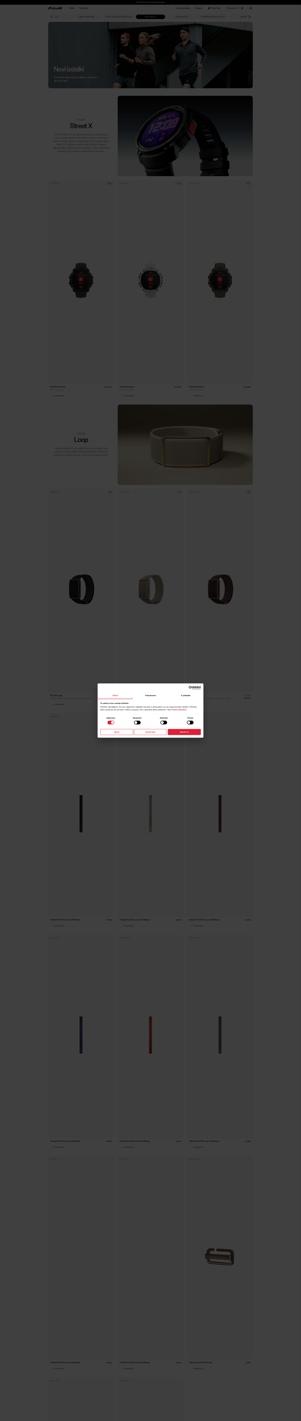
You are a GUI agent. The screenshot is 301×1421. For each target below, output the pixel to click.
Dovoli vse (184, 732)
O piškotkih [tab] (185, 695)
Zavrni (116, 732)
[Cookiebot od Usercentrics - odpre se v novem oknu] (190, 688)
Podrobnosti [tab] (150, 695)
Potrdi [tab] (115, 695)
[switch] (137, 722)
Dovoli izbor (151, 732)
